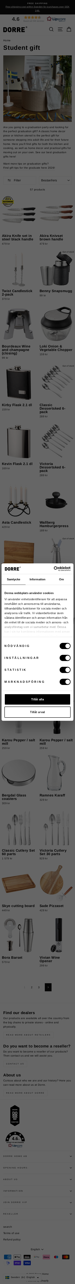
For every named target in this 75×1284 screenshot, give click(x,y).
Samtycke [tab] (13, 579)
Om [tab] (61, 579)
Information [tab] (37, 579)
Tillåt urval (37, 712)
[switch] (65, 658)
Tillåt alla (37, 699)
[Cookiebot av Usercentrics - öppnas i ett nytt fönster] (54, 568)
